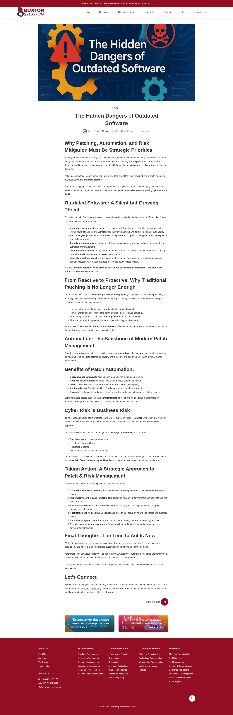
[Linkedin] (192, 698)
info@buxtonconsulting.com (50, 687)
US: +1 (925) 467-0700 (48, 679)
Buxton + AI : (88, 3)
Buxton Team (93, 131)
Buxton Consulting (92, 588)
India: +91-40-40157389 (48, 683)
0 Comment (145, 131)
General (116, 108)
